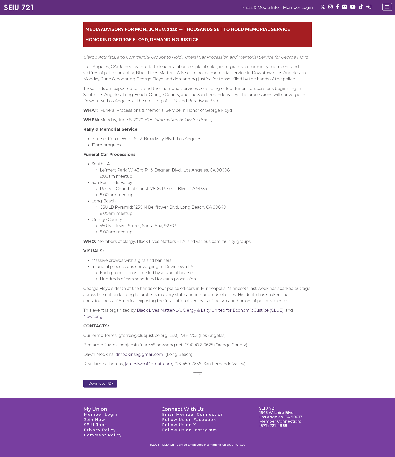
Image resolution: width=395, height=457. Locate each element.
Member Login (298, 7)
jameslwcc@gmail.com (148, 363)
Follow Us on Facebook (189, 419)
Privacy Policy (100, 430)
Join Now (94, 419)
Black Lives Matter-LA (159, 310)
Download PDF (100, 383)
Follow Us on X (179, 425)
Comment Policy (103, 435)
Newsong (93, 316)
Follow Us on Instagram (189, 430)
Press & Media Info (260, 7)
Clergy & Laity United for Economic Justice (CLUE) (233, 310)
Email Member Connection (193, 414)
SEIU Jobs (95, 425)
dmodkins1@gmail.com (139, 354)
